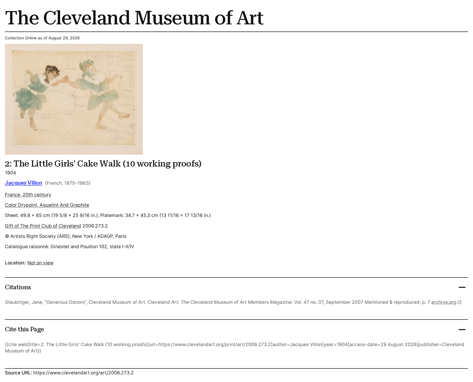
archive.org (443, 302)
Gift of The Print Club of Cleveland (43, 226)
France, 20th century (28, 195)
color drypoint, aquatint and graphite (47, 205)
